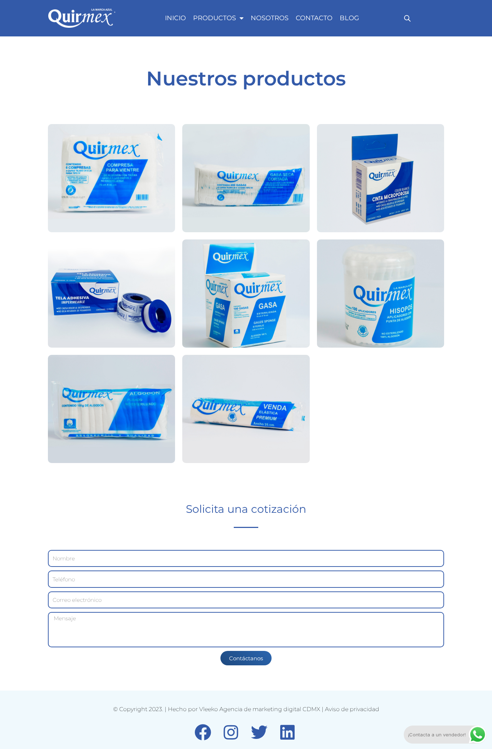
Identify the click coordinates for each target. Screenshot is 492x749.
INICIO (175, 18)
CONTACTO (314, 18)
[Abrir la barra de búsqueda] (407, 18)
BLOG (349, 18)
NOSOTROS (270, 18)
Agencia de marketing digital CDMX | (272, 709)
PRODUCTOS (214, 18)
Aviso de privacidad (352, 709)
